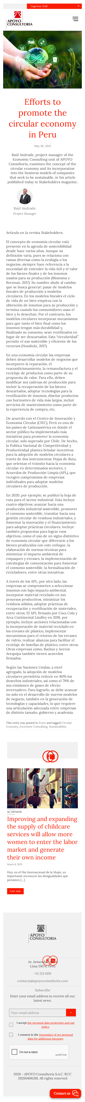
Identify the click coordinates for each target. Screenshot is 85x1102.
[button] (75, 19)
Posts (42, 723)
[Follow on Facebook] (47, 961)
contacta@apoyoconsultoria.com (42, 981)
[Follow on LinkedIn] (53, 961)
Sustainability (57, 726)
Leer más (15, 891)
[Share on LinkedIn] (52, 756)
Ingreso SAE (39, 6)
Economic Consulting (33, 726)
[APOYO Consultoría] (26, 20)
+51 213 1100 (42, 973)
